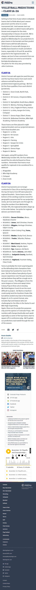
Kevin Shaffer (20, 15)
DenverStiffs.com (7, 553)
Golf (4, 519)
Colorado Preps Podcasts (18, 394)
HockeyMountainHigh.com (9, 556)
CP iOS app (13, 398)
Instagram (13, 410)
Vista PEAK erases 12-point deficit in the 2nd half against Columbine (18, 443)
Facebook (13, 404)
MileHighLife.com (7, 559)
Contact (5, 580)
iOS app (6, 563)
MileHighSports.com (8, 550)
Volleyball (5, 15)
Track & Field (6, 507)
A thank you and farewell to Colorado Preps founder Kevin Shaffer (18, 431)
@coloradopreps (7, 338)
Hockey (5, 523)
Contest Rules (6, 583)
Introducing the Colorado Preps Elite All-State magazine (10, 367)
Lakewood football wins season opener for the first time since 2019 (18, 419)
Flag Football (6, 532)
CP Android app (15, 401)
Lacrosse (5, 529)
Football (5, 484)
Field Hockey (6, 526)
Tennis (4, 516)
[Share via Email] (17, 330)
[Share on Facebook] (8, 330)
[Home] (7, 2)
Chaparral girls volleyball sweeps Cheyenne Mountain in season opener (18, 423)
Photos (5, 545)
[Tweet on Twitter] (13, 330)
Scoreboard (6, 539)
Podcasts (5, 542)
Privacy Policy (6, 586)
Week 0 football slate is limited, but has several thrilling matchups (17, 439)
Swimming (6, 535)
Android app (8, 567)
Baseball (5, 500)
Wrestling (5, 494)
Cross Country (6, 510)
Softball (5, 503)
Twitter (12, 407)
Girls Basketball (7, 491)
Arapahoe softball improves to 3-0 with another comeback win (18, 435)
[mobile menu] (33, 2)
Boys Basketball (7, 487)
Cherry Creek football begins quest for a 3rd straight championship (18, 427)
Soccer (4, 513)
